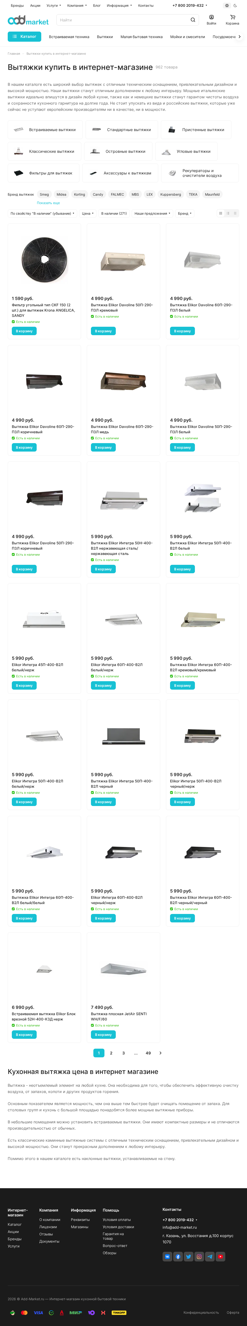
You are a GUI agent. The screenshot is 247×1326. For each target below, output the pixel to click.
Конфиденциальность (201, 1312)
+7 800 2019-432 (188, 5)
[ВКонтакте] (167, 1256)
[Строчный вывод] (228, 213)
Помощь (111, 1210)
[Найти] (193, 20)
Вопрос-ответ (115, 1245)
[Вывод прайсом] (235, 213)
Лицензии (48, 1227)
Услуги (14, 1246)
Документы (49, 1241)
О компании (49, 1219)
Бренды (14, 1239)
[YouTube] (220, 1256)
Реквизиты (80, 1219)
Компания (48, 1210)
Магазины (79, 1227)
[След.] (160, 1053)
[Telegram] (210, 1256)
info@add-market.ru (180, 1227)
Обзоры (109, 1253)
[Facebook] (178, 1256)
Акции (13, 1231)
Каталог (15, 1224)
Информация (83, 1210)
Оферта (233, 1312)
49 (148, 1053)
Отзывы (46, 1234)
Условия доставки (118, 1227)
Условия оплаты (117, 1219)
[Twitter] (188, 1256)
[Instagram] (199, 1256)
